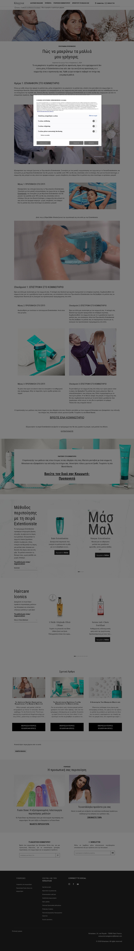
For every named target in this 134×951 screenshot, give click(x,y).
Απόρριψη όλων (76, 142)
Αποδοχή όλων (91, 142)
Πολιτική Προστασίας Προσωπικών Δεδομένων (45, 111)
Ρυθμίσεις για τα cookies (45, 135)
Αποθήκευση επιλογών (44, 142)
